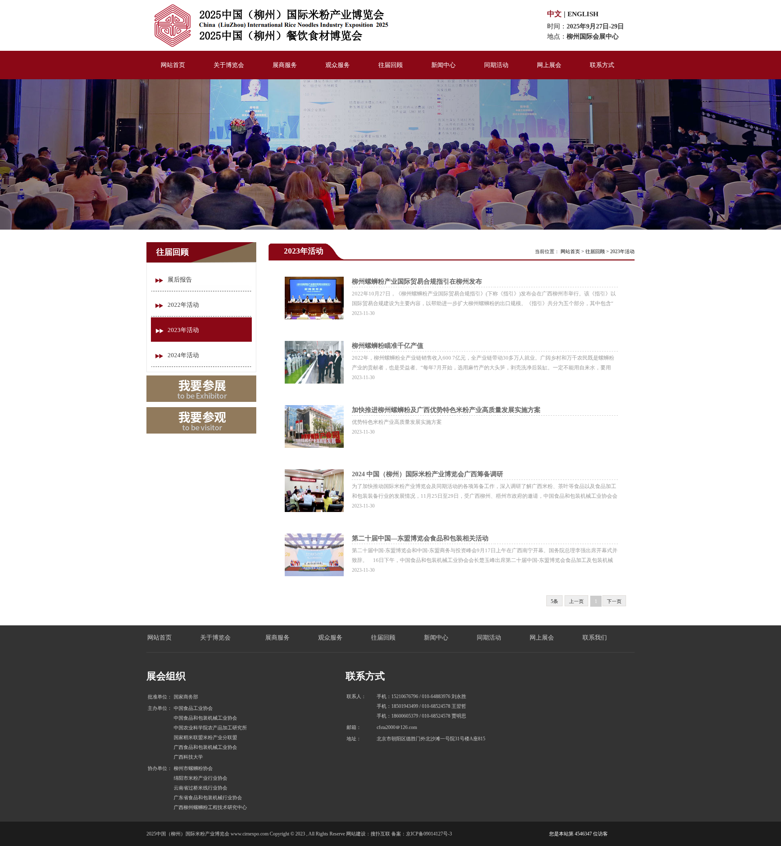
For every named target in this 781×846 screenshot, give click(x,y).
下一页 (614, 601)
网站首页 (570, 251)
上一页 (576, 601)
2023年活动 (622, 251)
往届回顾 (595, 251)
